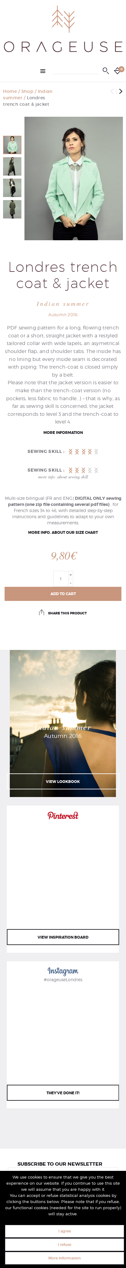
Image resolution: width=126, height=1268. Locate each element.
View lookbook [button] (63, 781)
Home (10, 91)
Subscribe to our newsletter (59, 1164)
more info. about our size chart (63, 532)
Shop (27, 91)
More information (64, 1258)
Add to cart (63, 593)
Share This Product (67, 613)
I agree (64, 1231)
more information (63, 432)
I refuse (64, 1244)
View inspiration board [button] (63, 937)
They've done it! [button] (63, 1093)
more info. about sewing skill (63, 477)
